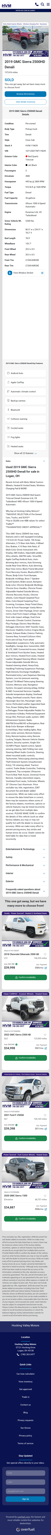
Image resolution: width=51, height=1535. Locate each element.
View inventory (25, 1381)
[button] (37, 4)
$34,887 (9, 1207)
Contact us (25, 1405)
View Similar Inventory (25, 102)
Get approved (25, 1389)
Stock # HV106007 (11, 951)
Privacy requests (25, 1420)
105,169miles (40, 1119)
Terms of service (25, 1443)
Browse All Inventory (26, 94)
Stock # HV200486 (11, 1192)
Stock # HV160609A (12, 1031)
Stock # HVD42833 (11, 1112)
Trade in (25, 1397)
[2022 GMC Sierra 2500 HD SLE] (25, 1009)
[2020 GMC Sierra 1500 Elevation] (25, 1170)
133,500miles (40, 1038)
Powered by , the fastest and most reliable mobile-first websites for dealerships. (25, 1520)
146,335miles (40, 958)
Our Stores (26, 1428)
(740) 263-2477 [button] (28, 1354)
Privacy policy (25, 1435)
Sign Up (25, 1499)
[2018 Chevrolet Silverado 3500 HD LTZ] (25, 929)
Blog (25, 1412)
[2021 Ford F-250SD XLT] (25, 1090)
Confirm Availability (27, 977)
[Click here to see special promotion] (25, 10)
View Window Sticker (23, 273)
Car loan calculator (26, 1374)
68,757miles (41, 1199)
